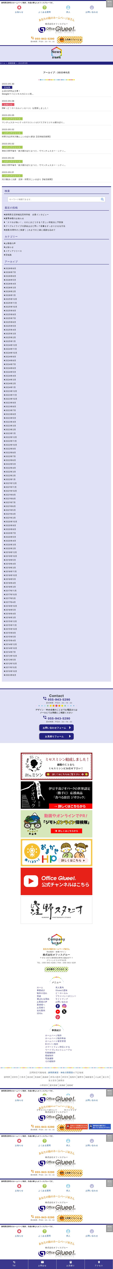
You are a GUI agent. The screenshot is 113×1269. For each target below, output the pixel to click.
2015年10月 (11, 629)
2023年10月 (11, 399)
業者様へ (41, 1004)
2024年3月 (10, 379)
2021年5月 (10, 510)
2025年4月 (10, 330)
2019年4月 (10, 564)
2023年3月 (10, 425)
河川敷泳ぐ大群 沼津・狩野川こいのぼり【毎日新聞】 (28, 179)
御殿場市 (89, 1077)
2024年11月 (11, 349)
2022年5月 (10, 464)
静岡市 (61, 1080)
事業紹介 (41, 990)
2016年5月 (10, 610)
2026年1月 (10, 295)
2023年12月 (11, 391)
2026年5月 (10, 280)
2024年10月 (11, 353)
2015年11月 (11, 625)
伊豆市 (65, 1077)
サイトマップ (62, 999)
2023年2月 (10, 429)
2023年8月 (10, 406)
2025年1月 (10, 341)
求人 (68, 9)
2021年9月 (10, 495)
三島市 (22, 1077)
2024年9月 (10, 356)
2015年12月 (11, 621)
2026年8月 (10, 268)
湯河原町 (54, 1085)
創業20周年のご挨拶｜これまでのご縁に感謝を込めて (30, 230)
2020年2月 (10, 548)
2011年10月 (11, 667)
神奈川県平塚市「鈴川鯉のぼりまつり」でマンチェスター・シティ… (34, 151)
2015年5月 (10, 636)
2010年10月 (11, 671)
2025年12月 (11, 299)
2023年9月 (10, 402)
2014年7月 (10, 652)
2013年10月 (11, 656)
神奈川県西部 (67, 1072)
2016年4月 (10, 613)
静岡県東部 (53, 1072)
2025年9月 (10, 310)
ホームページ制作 (53, 1035)
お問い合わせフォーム (54, 727)
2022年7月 (10, 456)
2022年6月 (10, 460)
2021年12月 (11, 483)
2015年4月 (10, 640)
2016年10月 (11, 606)
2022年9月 (10, 448)
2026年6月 (10, 276)
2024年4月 (10, 376)
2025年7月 (10, 318)
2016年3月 (10, 617)
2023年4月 (10, 422)
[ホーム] (56, 34)
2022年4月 (10, 468)
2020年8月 (10, 529)
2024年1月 (10, 387)
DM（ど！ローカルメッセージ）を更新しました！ (25, 108)
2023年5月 (10, 418)
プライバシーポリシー (66, 996)
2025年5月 (10, 326)
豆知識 (7, 87)
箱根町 (70, 1085)
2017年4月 (10, 602)
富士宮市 (53, 1080)
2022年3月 (10, 471)
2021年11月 (11, 487)
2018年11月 (11, 571)
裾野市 (81, 1077)
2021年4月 (10, 514)
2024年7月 (10, 364)
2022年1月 (10, 479)
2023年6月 (10, 414)
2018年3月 (10, 587)
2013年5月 (10, 659)
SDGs (39, 1013)
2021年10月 (11, 491)
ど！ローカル (62, 993)
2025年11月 (11, 303)
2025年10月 (11, 307)
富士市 (106, 1077)
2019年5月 (10, 560)
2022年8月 (10, 452)
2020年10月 (11, 521)
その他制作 (50, 1061)
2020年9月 (10, 525)
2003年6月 (10, 675)
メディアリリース (12, 119)
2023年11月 (11, 395)
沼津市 (15, 1077)
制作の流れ (42, 993)
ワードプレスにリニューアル (58, 1050)
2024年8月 (10, 360)
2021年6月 (10, 506)
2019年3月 (10, 567)
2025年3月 (10, 333)
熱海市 (73, 1077)
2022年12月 (11, 437)
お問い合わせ (92, 9)
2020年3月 (10, 544)
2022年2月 (10, 475)
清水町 (30, 1077)
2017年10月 (11, 594)
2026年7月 (10, 272)
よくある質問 (44, 9)
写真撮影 (49, 1058)
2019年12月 (11, 552)
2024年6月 (10, 368)
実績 (39, 996)
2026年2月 (10, 291)
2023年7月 (10, 410)
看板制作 (49, 1055)
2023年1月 (10, 433)
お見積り (41, 1007)
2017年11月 (11, 590)
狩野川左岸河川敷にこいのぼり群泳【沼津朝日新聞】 (27, 136)
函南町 (46, 1077)
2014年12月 (11, 644)
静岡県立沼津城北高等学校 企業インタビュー (27, 214)
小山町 (98, 1077)
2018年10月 (11, 575)
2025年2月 (10, 337)
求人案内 (60, 987)
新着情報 (11, 63)
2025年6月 (10, 322)
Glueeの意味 (62, 990)
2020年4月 (10, 541)
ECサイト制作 (51, 1044)
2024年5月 (10, 372)
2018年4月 (10, 583)
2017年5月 (10, 598)
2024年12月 (11, 345)
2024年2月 (10, 383)
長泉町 (38, 1077)
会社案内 (41, 1010)
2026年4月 (10, 284)
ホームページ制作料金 (55, 1038)
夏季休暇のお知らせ (14, 218)
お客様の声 (10, 243)
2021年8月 (10, 498)
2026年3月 (10, 287)
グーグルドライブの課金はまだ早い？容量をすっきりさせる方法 (35, 226)
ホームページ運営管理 (55, 1041)
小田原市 (44, 1085)
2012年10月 (11, 663)
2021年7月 (10, 502)
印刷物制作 (50, 1052)
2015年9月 (10, 633)
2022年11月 (11, 441)
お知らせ (19, 9)
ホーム (2, 63)
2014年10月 (11, 648)
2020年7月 (10, 533)
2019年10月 (11, 556)
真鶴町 (62, 1085)
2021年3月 (10, 518)
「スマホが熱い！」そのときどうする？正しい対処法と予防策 (34, 222)
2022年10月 (11, 445)
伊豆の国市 (55, 1077)
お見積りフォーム (69, 39)
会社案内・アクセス (55, 969)
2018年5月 (10, 579)
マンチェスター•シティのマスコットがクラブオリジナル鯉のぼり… (33, 122)
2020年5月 (10, 537)
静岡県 (7, 1077)
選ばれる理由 (43, 999)
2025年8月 (10, 314)
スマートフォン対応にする (57, 1047)
